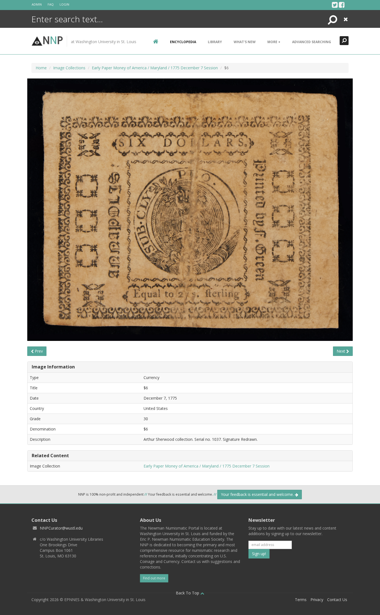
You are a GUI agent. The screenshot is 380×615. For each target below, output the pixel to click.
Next (341, 351)
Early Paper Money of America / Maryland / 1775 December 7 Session (155, 67)
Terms (301, 599)
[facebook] (342, 4)
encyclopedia (183, 42)
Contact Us (337, 599)
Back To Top (188, 593)
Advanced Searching (311, 42)
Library (215, 42)
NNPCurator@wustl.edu (61, 528)
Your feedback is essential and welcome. (258, 494)
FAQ (51, 4)
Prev (38, 351)
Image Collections (69, 67)
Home (41, 67)
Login (64, 4)
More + (273, 42)
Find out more (154, 578)
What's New (245, 42)
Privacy (316, 599)
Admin (37, 4)
